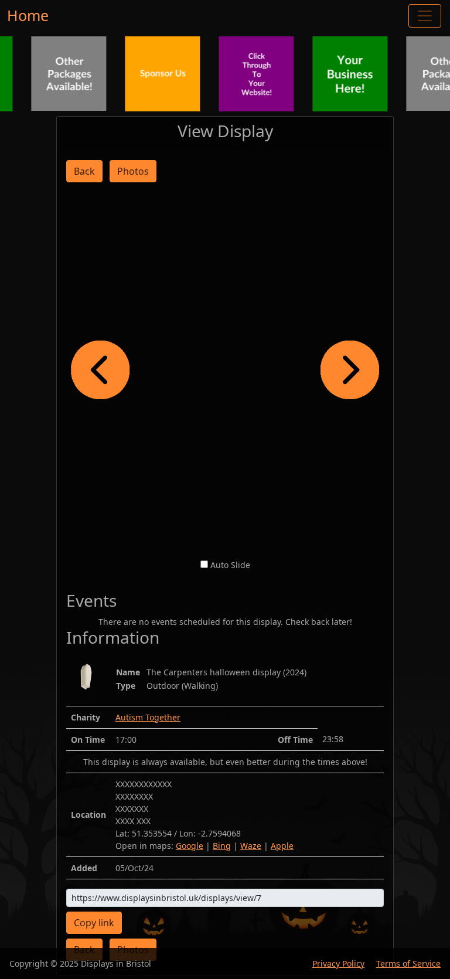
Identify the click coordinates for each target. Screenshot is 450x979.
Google (189, 845)
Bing (222, 845)
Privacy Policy (338, 963)
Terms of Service (408, 963)
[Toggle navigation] (424, 16)
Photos (133, 171)
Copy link (94, 922)
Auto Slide (230, 564)
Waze (250, 845)
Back (84, 171)
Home (28, 15)
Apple (282, 845)
